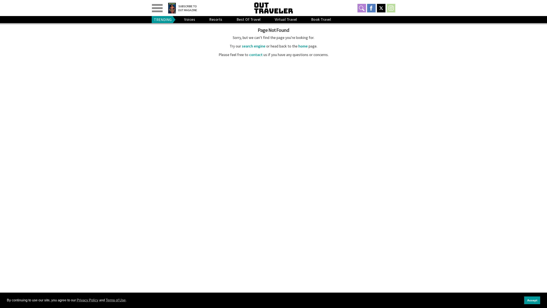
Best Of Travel (249, 19)
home (303, 46)
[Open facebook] (371, 8)
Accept (532, 300)
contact (256, 54)
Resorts (215, 19)
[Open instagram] (391, 8)
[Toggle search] (361, 8)
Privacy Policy (87, 300)
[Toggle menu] (157, 8)
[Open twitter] (381, 8)
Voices (189, 19)
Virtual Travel (286, 19)
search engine (253, 46)
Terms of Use (116, 300)
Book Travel (321, 19)
